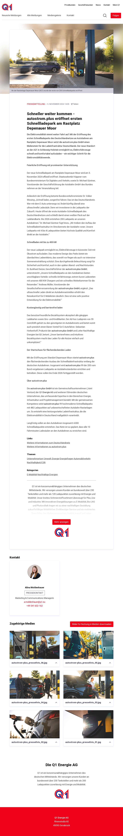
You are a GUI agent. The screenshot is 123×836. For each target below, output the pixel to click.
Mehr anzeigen (61, 522)
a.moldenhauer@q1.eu (34, 602)
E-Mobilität (32, 474)
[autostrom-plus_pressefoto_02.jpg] (35, 724)
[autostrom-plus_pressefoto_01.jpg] (88, 724)
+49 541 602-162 (35, 605)
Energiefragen (66, 458)
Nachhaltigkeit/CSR (36, 462)
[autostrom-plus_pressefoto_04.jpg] (35, 685)
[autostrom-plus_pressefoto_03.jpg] (88, 685)
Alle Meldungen (34, 15)
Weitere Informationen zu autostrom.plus (46, 446)
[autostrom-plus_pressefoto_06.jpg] (35, 645)
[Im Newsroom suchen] (105, 15)
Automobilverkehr (82, 458)
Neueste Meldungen (11, 15)
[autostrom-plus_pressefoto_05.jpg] (88, 645)
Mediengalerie (54, 15)
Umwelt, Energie (51, 458)
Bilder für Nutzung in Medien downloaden (91, 624)
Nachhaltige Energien (47, 474)
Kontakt (70, 15)
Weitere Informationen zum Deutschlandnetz (48, 443)
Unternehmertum (35, 458)
